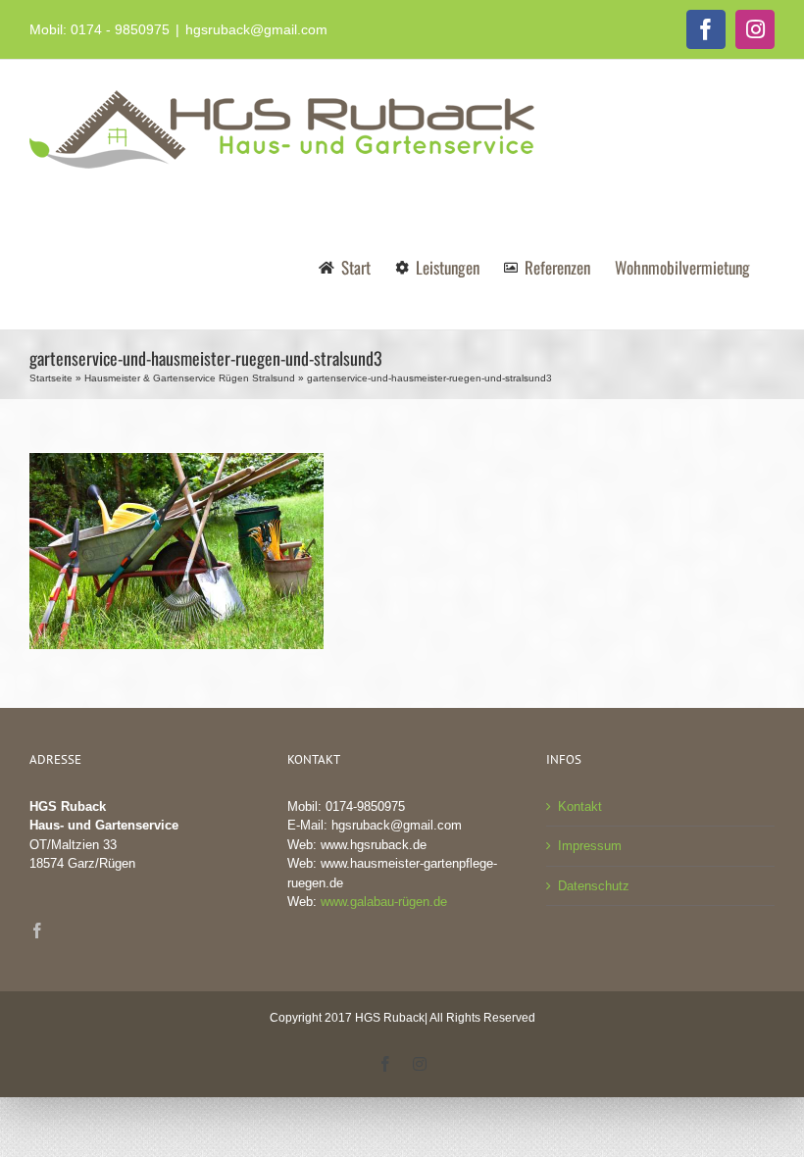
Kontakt (580, 806)
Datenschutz (593, 886)
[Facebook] (37, 930)
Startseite (51, 378)
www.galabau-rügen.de (384, 901)
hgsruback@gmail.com (256, 29)
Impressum (590, 845)
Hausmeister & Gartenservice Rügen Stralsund (189, 378)
